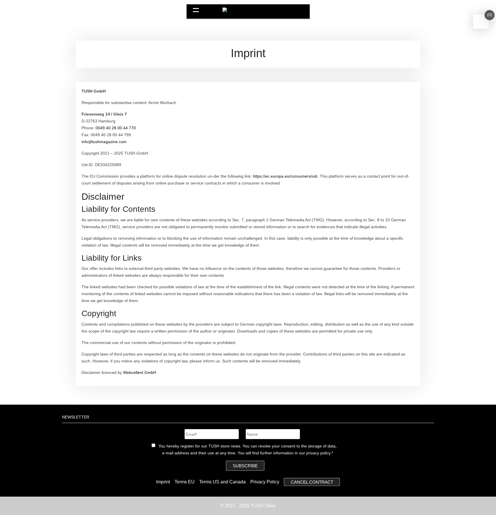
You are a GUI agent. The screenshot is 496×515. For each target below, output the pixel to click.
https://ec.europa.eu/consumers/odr (285, 176)
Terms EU (185, 481)
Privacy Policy (264, 481)
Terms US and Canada (222, 481)
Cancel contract (312, 481)
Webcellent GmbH (139, 372)
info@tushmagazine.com (104, 141)
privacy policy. (319, 453)
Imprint (163, 481)
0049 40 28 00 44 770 (116, 128)
